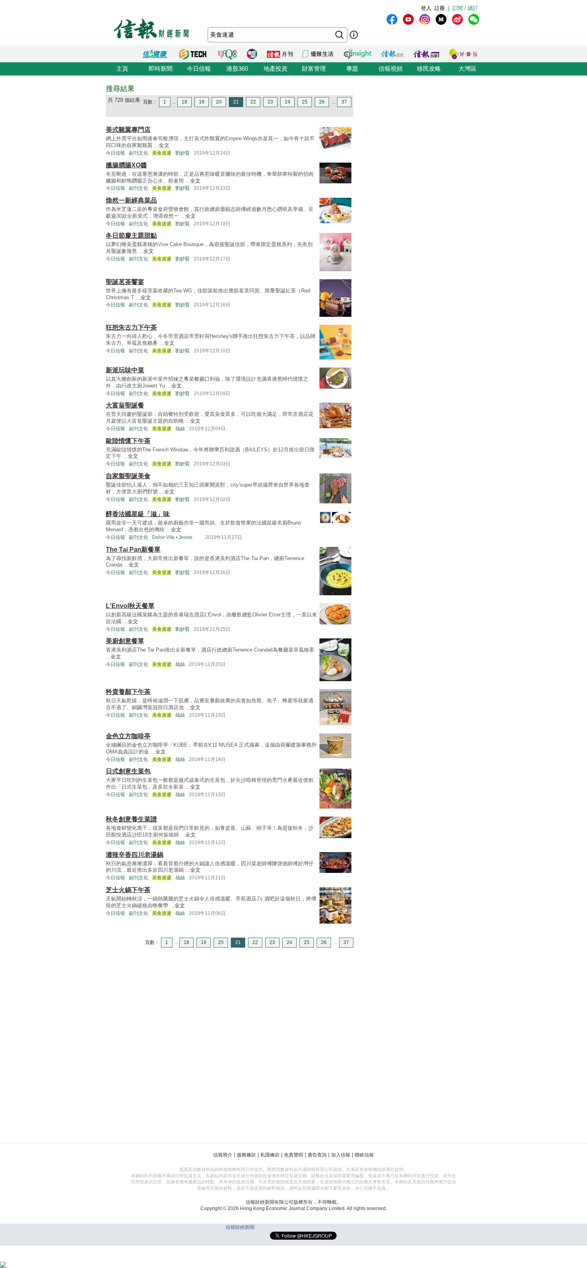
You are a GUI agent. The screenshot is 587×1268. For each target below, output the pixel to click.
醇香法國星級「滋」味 (138, 514)
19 (201, 102)
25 (304, 102)
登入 (426, 8)
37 (344, 102)
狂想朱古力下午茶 (131, 327)
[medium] (441, 19)
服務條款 (246, 1155)
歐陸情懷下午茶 (128, 440)
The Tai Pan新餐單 (133, 549)
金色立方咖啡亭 (128, 736)
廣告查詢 (317, 1155)
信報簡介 (222, 1155)
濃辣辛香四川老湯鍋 (134, 854)
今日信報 (199, 68)
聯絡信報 (364, 1155)
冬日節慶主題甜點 (131, 235)
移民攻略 (429, 68)
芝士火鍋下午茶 (128, 889)
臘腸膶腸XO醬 (126, 165)
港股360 (237, 68)
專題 (352, 68)
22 (253, 102)
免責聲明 (293, 1155)
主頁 (122, 68)
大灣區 (467, 68)
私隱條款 (270, 1155)
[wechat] (473, 19)
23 (270, 102)
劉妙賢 (182, 153)
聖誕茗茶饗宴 (125, 281)
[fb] (392, 19)
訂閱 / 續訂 (465, 8)
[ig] (424, 19)
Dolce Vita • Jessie (172, 537)
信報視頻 (391, 68)
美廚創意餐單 (125, 641)
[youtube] (408, 19)
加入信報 (340, 1155)
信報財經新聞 (240, 1227)
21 (236, 102)
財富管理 (314, 68)
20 (219, 102)
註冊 (439, 8)
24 (287, 102)
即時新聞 (161, 68)
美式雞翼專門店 (128, 129)
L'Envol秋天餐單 (130, 605)
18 (184, 102)
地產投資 (276, 68)
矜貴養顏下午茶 (128, 691)
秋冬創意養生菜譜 (131, 819)
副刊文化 (138, 153)
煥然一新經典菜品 (131, 200)
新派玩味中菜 (125, 370)
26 (322, 102)
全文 (164, 145)
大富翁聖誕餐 (125, 405)
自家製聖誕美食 (128, 476)
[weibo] (457, 19)
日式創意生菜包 (128, 771)
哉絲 (180, 428)
